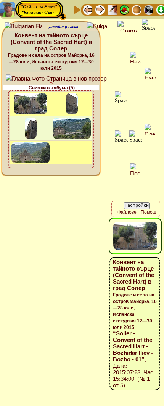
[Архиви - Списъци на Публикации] (112, 9)
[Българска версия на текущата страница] (105, 26)
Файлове (127, 212)
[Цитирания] (124, 9)
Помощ (148, 212)
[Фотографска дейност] (148, 9)
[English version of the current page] (23, 26)
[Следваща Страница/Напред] (100, 9)
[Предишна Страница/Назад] (87, 9)
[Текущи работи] (136, 9)
